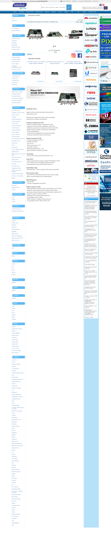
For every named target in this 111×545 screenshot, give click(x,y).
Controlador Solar (15, 80)
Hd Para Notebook (16, 229)
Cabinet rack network (16, 121)
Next (81, 34)
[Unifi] (91, 171)
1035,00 (58, 81)
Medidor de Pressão (16, 47)
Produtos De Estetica (16, 494)
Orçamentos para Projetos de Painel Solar (91, 267)
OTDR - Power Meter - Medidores (17, 171)
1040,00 (77, 81)
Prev (27, 34)
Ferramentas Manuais (16, 94)
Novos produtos (15, 28)
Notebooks (53, 11)
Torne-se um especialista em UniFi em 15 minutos (90, 250)
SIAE (13, 248)
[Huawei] (91, 18)
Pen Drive (14, 482)
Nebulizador (14, 42)
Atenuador (14, 117)
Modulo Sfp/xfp (15, 159)
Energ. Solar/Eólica (18, 72)
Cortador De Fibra (15, 136)
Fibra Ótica (16, 107)
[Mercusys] (91, 115)
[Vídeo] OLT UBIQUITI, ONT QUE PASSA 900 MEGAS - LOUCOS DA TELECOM (90, 282)
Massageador (14, 45)
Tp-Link (13, 272)
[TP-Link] (91, 51)
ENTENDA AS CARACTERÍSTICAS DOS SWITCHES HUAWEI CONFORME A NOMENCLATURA (91, 312)
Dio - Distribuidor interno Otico (18, 138)
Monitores (47, 11)
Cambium (15, 295)
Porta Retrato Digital (16, 59)
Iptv (13, 452)
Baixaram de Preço (16, 30)
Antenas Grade (15, 339)
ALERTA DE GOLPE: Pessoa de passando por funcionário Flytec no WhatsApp (91, 235)
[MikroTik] (91, 62)
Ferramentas (16, 88)
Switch (60, 11)
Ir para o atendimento (91, 195)
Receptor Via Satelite (16, 69)
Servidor (13, 507)
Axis (13, 266)
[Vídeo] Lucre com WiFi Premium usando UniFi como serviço (91, 272)
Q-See (13, 270)
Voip (78, 11)
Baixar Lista (14, 20)
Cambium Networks (16, 381)
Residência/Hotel (17, 194)
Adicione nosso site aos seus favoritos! (92, 175)
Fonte (13, 145)
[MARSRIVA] (91, 23)
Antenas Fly (14, 337)
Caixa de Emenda (15, 127)
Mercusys (14, 467)
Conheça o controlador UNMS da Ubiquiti (91, 296)
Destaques (15, 15)
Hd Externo (14, 227)
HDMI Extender (15, 151)
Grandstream (14, 417)
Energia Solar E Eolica (16, 394)
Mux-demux (14, 478)
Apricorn (14, 366)
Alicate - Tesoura (15, 114)
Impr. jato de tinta (29, 11)
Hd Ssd (13, 430)
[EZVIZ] (91, 68)
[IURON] (91, 29)
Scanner (13, 503)
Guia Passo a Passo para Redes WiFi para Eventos (91, 253)
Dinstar (13, 199)
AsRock (13, 308)
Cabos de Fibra (15, 123)
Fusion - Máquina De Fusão (18, 149)
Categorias (16, 356)
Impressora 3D (15, 233)
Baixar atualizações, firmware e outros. (93, 179)
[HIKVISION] (91, 57)
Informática (16, 217)
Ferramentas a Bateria (16, 102)
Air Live (13, 263)
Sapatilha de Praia (15, 187)
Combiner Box (15, 78)
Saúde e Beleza (17, 35)
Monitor (13, 473)
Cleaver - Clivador (15, 134)
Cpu (13, 390)
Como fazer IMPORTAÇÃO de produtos (91, 261)
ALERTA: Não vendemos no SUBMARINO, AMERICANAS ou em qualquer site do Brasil (91, 301)
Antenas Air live (15, 335)
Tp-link (13, 512)
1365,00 (40, 81)
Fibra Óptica (21, 11)
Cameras (15, 260)
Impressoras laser (39, 11)
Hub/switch (14, 439)
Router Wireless (15, 352)
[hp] (91, 120)
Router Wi (14, 501)
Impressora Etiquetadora (17, 235)
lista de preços (94, 188)
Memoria (14, 465)
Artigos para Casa (18, 54)
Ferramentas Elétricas (16, 96)
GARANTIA (95, 1)
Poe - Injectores (15, 486)
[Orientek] (91, 86)
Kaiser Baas (14, 185)
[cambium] (91, 104)
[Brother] (91, 98)
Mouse (13, 476)
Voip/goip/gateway (16, 522)
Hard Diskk (14, 421)
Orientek (13, 314)
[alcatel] (91, 40)
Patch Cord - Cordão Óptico (17, 176)
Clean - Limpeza (15, 132)
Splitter (13, 178)
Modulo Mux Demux (16, 471)
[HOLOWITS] (91, 46)
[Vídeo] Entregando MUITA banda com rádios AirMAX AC (91, 277)
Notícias (86, 199)
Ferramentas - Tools (16, 140)
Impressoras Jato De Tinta (17, 238)
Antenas (13, 331)
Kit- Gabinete (14, 458)
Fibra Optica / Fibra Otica (17, 411)
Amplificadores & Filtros (17, 328)
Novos (14, 25)
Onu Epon (14, 163)
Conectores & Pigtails (16, 350)
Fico (13, 268)
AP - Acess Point (15, 348)
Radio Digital (16, 245)
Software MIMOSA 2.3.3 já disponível (90, 306)
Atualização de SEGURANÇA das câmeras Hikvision (91, 226)
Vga (72, 11)
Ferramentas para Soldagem (17, 98)
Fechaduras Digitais (16, 57)
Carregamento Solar (16, 76)
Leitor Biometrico (15, 460)
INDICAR (29, 54)
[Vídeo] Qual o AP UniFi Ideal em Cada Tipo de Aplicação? (91, 257)
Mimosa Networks (16, 469)
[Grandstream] (91, 109)
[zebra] (91, 126)
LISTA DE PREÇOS (66, 1)
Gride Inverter (15, 82)
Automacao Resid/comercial (17, 372)
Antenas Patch (15, 344)
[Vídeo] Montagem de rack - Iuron (91, 222)
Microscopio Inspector (16, 157)
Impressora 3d (15, 441)
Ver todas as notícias (89, 317)
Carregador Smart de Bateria (18, 211)
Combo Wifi (14, 385)
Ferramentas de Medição (17, 100)
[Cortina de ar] (91, 161)
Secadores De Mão (16, 61)
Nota (85, 183)
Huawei (15, 253)
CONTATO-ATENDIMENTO (84, 1)
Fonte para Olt (15, 147)
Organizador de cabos (16, 168)
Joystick (13, 189)
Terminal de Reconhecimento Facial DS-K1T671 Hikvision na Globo (91, 212)
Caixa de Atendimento (16, 125)
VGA (13, 18)
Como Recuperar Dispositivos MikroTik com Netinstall (91, 202)
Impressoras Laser (15, 240)
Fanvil (13, 197)
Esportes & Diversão (17, 182)
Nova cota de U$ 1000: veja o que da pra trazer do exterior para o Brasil (91, 217)
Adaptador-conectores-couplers (18, 112)
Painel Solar (14, 84)
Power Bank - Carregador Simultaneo (17, 492)
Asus (13, 310)
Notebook (14, 480)
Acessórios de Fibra (16, 110)
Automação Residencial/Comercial (16, 66)
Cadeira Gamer (15, 222)
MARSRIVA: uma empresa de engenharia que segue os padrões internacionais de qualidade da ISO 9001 (91, 207)
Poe (12, 484)
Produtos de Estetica (16, 38)
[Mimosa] (91, 79)
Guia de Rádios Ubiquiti (90, 264)
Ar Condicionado (15, 368)
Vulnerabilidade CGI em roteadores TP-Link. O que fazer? (90, 230)
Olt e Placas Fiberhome (16, 161)
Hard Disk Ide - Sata (16, 419)
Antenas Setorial (15, 346)
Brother (13, 317)
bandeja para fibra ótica (16, 119)
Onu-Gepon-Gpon (16, 166)
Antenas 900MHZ (15, 333)
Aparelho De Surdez (16, 364)
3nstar (13, 306)
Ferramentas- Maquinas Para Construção (18, 408)
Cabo (13, 375)
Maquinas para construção (17, 91)
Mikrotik (15, 279)
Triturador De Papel (16, 514)
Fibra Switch (14, 143)
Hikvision (14, 434)
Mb (12, 463)
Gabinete (14, 220)
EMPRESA (74, 1)
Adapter (13, 326)
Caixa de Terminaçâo (16, 130)
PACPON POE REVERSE (17, 173)
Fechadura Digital (15, 405)
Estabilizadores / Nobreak (17, 396)
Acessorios (14, 359)
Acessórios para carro (16, 208)
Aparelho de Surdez (16, 49)
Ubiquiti (66, 11)
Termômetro (14, 40)
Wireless (84, 11)
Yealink (13, 201)
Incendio (13, 450)
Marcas (15, 303)
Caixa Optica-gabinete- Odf (17, 379)
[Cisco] (91, 137)
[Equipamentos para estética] (91, 147)
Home (15, 11)
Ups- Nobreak (15, 516)
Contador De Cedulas (16, 388)
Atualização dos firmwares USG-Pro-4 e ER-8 (90, 288)
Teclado (13, 509)
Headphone (14, 231)
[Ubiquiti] (91, 73)
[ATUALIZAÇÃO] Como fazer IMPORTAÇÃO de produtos (90, 240)
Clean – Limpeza (15, 63)
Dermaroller (14, 392)
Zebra (13, 525)
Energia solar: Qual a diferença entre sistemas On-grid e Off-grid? (91, 292)
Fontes (13, 413)
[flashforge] (91, 131)
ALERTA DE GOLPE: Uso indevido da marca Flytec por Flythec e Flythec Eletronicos (91, 245)
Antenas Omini (15, 341)
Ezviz (13, 401)
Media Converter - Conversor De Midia (18, 154)
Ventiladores (14, 518)
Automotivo (16, 205)
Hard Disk (14, 225)
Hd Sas (13, 428)
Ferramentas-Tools (92, 11)
